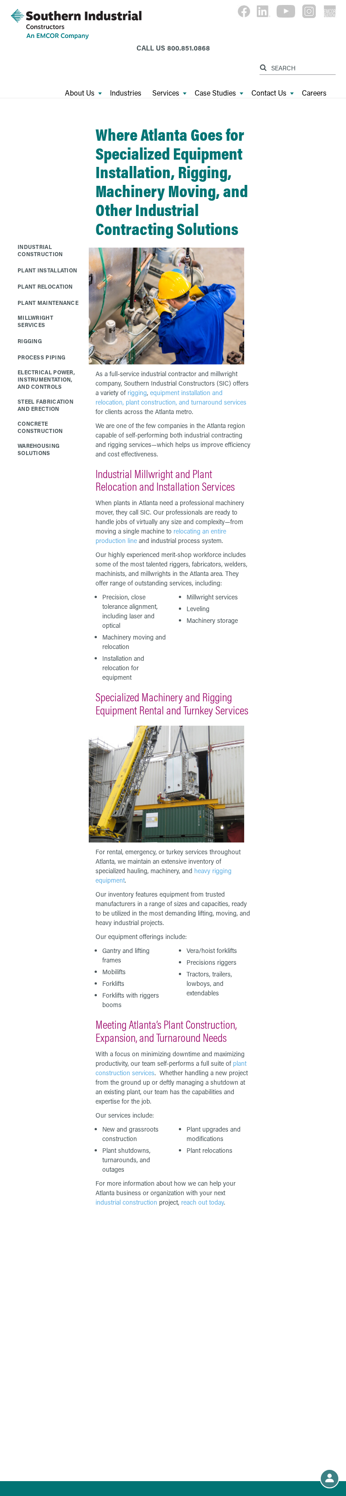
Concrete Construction (40, 427)
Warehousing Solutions (38, 449)
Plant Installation (47, 270)
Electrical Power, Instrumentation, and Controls (46, 379)
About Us (80, 92)
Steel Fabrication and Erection (45, 405)
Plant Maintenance (48, 302)
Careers (314, 92)
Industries (125, 92)
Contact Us (269, 92)
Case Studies (215, 92)
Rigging (30, 341)
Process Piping (41, 357)
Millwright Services (35, 321)
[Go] (264, 66)
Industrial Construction (40, 250)
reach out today (202, 1202)
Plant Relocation (45, 286)
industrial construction (126, 1202)
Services (165, 92)
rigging (137, 392)
